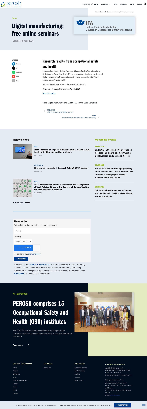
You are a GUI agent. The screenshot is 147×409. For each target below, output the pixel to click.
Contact (139, 4)
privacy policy (34, 254)
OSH (86, 103)
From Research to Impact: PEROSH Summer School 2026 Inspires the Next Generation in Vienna (62, 151)
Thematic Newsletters (20, 380)
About (132, 4)
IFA (75, 103)
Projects (15, 371)
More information (49, 93)
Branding (77, 377)
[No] (144, 405)
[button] (27, 64)
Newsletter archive (80, 367)
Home (96, 4)
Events (15, 387)
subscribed (19, 273)
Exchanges (16, 374)
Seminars (93, 103)
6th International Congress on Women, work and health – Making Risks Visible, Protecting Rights (114, 193)
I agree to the (28, 254)
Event (70, 103)
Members (123, 4)
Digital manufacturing (57, 103)
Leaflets (77, 374)
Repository (86, 4)
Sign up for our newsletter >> (114, 380)
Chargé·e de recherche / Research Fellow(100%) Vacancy (61, 168)
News (115, 4)
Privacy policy (79, 380)
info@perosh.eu (115, 395)
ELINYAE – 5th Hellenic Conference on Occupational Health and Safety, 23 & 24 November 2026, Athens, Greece (113, 153)
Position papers (79, 371)
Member (15, 383)
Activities (104, 4)
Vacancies (38, 165)
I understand (122, 405)
